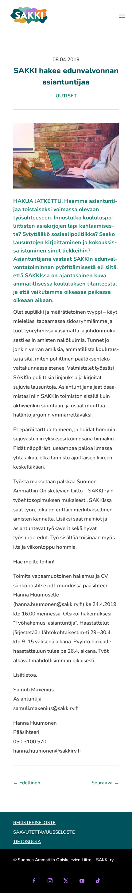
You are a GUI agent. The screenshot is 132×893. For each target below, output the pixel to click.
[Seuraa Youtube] (82, 880)
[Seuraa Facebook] (34, 880)
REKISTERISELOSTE (34, 823)
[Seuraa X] (66, 880)
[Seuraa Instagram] (50, 880)
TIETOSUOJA (27, 842)
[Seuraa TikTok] (98, 880)
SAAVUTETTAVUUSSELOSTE (44, 832)
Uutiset (66, 95)
